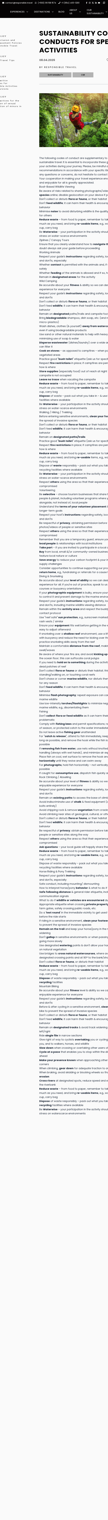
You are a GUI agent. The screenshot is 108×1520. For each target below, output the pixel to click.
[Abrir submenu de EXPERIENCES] (27, 11)
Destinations (42, 11)
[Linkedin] (96, 3)
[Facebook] (87, 3)
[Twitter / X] (93, 3)
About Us (73, 11)
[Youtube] (99, 3)
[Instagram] (90, 3)
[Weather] (104, 2)
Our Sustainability (95, 11)
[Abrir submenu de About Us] (80, 11)
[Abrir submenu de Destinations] (52, 11)
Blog (61, 11)
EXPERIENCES (17, 11)
